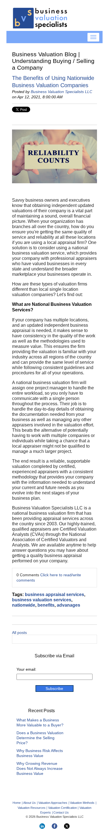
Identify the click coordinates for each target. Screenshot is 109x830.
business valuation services (41, 599)
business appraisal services (54, 594)
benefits (45, 605)
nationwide (23, 605)
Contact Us (61, 812)
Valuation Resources (32, 807)
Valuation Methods (82, 802)
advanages (68, 605)
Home (17, 802)
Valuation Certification (62, 807)
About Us (29, 802)
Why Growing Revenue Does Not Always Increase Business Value (39, 768)
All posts (19, 632)
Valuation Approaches (52, 802)
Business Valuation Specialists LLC (61, 91)
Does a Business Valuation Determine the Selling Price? (39, 738)
